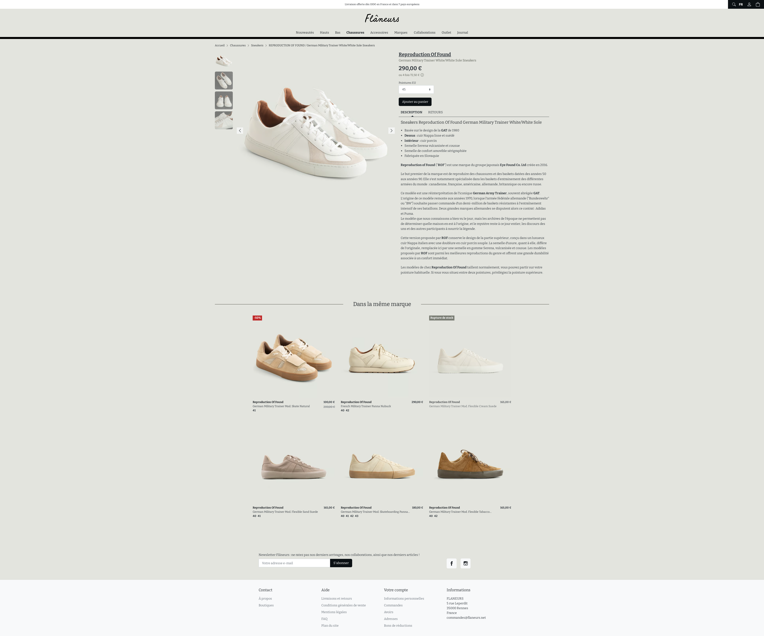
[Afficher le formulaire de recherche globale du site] (733, 4)
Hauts (324, 32)
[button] (758, 4)
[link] (294, 357)
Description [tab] (411, 112)
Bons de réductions (398, 625)
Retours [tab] (435, 112)
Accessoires (379, 32)
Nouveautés (305, 32)
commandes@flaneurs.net (466, 617)
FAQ (324, 619)
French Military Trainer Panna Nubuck (366, 406)
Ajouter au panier (415, 102)
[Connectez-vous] (749, 4)
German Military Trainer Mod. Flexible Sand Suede (285, 512)
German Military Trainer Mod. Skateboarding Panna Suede (374, 512)
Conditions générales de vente (343, 605)
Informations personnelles (404, 598)
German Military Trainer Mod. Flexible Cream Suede (463, 406)
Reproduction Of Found (425, 54)
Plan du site (330, 625)
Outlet (446, 32)
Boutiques (266, 605)
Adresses (391, 619)
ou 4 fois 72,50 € (409, 75)
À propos (265, 598)
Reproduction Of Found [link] (268, 402)
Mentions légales (334, 612)
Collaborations (425, 32)
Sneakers (257, 45)
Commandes (393, 605)
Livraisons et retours (336, 598)
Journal (462, 32)
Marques (400, 32)
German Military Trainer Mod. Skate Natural (281, 406)
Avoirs (388, 612)
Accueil (220, 45)
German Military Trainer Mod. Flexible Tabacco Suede (459, 512)
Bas (337, 32)
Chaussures (356, 32)
